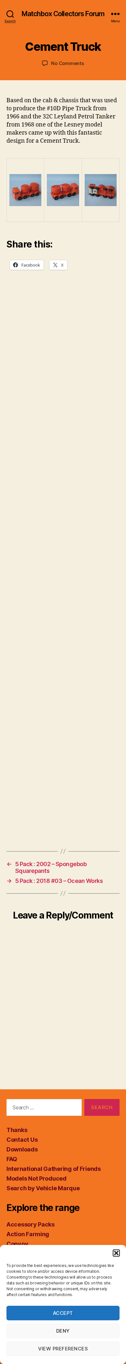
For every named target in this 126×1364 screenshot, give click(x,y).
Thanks (16, 1130)
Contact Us (21, 1139)
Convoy (17, 1243)
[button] (116, 1253)
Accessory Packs (30, 1224)
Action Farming (27, 1234)
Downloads (22, 1149)
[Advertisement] (63, 570)
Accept (63, 1313)
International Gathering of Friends (53, 1168)
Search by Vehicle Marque (43, 1188)
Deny (63, 1331)
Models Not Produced (36, 1178)
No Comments (67, 63)
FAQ (11, 1159)
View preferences (63, 1349)
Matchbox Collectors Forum (63, 13)
